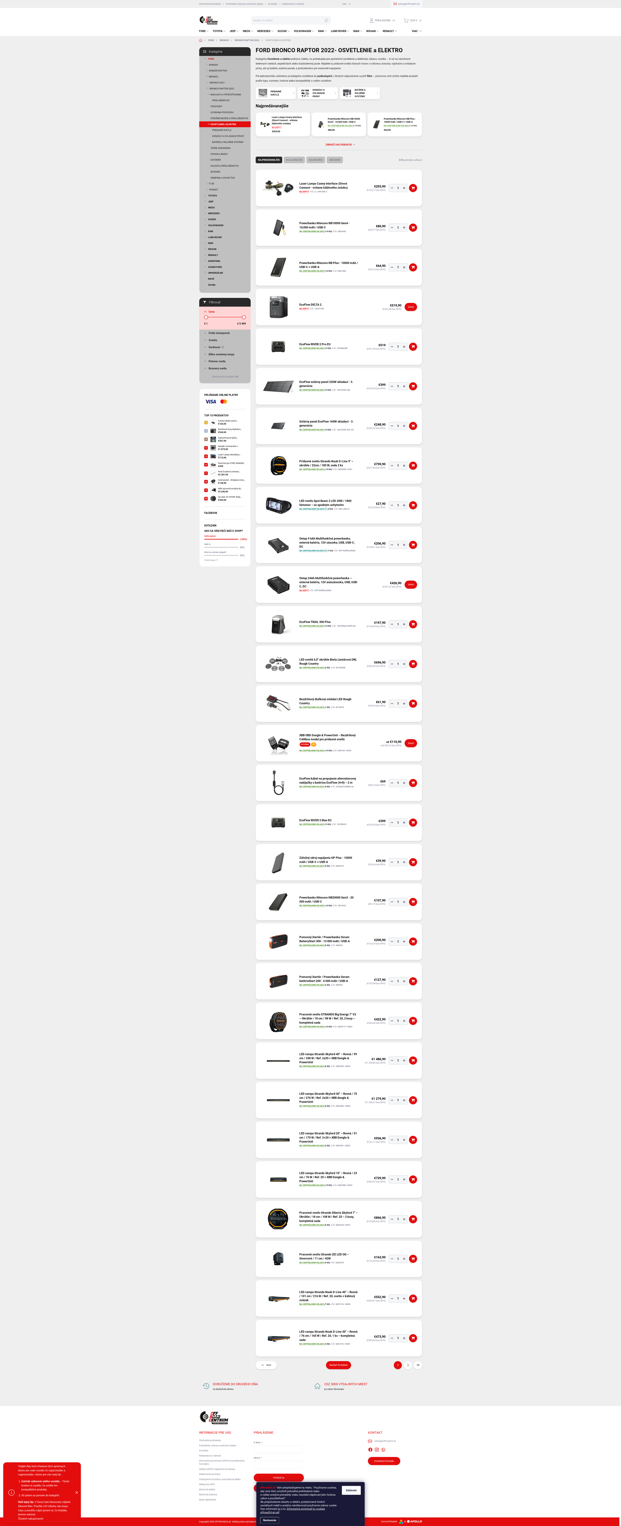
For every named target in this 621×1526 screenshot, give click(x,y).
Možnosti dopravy (208, 1494)
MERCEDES (214, 213)
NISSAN (212, 249)
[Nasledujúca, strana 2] (408, 1365)
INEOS (211, 207)
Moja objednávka (207, 1499)
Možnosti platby (207, 1489)
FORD (211, 59)
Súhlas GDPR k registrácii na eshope (217, 1469)
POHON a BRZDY (219, 154)
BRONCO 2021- (217, 82)
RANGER (213, 65)
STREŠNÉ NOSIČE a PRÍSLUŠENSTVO (229, 118)
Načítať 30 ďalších (338, 1365)
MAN (210, 243)
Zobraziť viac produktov (339, 144)
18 (417, 1365)
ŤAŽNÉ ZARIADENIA (221, 148)
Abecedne (334, 160)
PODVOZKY (216, 106)
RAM (210, 231)
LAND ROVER (215, 237)
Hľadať (326, 20)
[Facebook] (370, 1449)
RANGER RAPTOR (218, 70)
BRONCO (213, 76)
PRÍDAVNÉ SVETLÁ (221, 130)
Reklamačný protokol (209, 1474)
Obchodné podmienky (210, 4)
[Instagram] (376, 1449)
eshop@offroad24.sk (385, 1441)
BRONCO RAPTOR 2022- (222, 88)
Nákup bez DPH (207, 1484)
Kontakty (272, 4)
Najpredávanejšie (269, 160)
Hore (268, 1365)
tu (279, 1508)
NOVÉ (211, 279)
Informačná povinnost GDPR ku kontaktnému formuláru (222, 1462)
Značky (211, 285)
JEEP (210, 201)
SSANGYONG (215, 267)
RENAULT (213, 255)
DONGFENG (214, 261)
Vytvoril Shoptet (389, 1521)
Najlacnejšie (294, 160)
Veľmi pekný (210, 536)
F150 (211, 183)
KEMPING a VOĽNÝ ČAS (223, 178)
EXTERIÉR (216, 160)
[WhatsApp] (383, 1449)
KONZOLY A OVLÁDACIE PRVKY (228, 136)
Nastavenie (269, 1520)
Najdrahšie (316, 160)
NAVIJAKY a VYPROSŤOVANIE (226, 94)
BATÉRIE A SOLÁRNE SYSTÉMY (228, 142)
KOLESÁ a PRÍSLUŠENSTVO (225, 166)
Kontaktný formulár (384, 1461)
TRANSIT (213, 189)
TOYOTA (212, 195)
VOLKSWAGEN (215, 225)
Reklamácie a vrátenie (293, 4)
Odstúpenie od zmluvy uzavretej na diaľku (220, 1479)
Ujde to (207, 544)
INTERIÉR (215, 172)
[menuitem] (204, 31)
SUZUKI (212, 219)
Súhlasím (351, 1490)
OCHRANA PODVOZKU (222, 112)
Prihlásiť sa (278, 1477)
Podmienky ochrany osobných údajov (244, 4)
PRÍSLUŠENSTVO (221, 100)
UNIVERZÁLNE (215, 273)
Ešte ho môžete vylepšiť (215, 552)
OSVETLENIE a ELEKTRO (223, 124)
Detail (411, 307)
